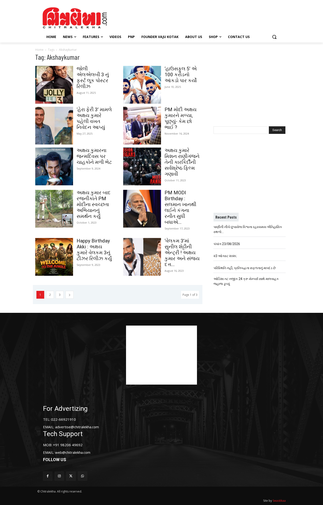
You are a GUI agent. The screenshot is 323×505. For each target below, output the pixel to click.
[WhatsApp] (82, 476)
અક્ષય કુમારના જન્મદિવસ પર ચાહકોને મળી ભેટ (94, 156)
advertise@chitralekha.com (77, 426)
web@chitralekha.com (72, 452)
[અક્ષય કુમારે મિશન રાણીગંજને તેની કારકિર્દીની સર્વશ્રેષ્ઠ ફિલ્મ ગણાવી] (142, 166)
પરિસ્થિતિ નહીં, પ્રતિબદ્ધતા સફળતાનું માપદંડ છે (245, 268)
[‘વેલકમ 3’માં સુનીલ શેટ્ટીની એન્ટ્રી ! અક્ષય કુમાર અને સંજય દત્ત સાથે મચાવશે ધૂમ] (142, 257)
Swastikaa (279, 501)
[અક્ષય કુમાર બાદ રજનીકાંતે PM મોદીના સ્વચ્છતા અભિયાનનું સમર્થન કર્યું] (54, 209)
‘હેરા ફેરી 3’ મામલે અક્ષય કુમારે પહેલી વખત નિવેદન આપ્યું (94, 118)
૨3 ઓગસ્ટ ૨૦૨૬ (225, 256)
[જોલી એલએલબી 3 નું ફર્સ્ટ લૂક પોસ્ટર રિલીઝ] (54, 85)
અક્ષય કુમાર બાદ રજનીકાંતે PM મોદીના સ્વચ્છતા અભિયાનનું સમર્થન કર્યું (94, 204)
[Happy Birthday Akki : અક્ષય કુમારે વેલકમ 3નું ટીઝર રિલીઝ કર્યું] (54, 257)
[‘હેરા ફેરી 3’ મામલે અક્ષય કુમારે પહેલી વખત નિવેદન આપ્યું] (54, 125)
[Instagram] (59, 476)
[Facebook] (47, 476)
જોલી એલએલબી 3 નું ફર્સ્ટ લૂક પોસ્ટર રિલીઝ (93, 77)
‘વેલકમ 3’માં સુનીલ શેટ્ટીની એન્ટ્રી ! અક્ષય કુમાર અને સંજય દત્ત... (182, 252)
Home (39, 50)
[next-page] (69, 295)
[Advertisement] (201, 17)
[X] (70, 476)
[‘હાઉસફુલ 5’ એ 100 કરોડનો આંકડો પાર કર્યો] (142, 85)
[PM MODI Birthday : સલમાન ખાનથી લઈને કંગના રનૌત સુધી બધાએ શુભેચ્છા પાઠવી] (142, 209)
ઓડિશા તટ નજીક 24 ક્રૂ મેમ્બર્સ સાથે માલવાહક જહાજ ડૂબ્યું (246, 281)
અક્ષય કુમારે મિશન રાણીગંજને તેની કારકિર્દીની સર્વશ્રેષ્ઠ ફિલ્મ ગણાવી (182, 162)
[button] (274, 36)
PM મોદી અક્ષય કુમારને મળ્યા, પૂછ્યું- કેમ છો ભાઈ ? (180, 118)
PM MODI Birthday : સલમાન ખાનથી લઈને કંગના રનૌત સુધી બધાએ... (180, 207)
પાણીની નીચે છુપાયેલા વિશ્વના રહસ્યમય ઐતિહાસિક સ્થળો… (248, 229)
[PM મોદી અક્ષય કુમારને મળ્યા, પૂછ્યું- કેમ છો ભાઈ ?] (142, 125)
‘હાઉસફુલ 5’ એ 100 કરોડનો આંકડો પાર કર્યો (181, 74)
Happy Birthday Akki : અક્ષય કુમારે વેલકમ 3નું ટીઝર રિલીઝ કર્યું (94, 249)
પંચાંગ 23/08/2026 (227, 244)
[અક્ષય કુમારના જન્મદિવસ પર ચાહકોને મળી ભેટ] (54, 166)
